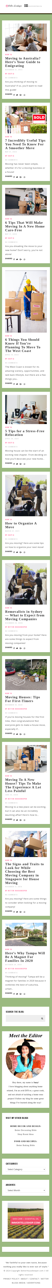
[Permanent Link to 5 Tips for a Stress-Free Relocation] (26, 423)
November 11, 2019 (13, 886)
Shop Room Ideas (26, 1134)
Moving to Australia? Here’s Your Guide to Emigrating (23, 62)
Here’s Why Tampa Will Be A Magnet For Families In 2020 (25, 956)
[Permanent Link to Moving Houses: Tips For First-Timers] (26, 689)
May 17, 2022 (11, 234)
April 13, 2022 (12, 355)
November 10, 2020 (14, 705)
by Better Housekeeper (16, 627)
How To (8, 54)
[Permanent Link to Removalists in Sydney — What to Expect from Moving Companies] (26, 603)
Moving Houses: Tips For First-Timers (22, 699)
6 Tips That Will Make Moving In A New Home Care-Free (25, 226)
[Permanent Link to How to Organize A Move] (26, 515)
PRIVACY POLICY (11, 1279)
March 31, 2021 (12, 531)
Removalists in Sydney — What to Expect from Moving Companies (25, 615)
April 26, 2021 (12, 439)
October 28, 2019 (13, 964)
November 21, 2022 (14, 70)
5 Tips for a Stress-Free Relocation (24, 433)
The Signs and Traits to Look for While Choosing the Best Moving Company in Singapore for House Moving (24, 873)
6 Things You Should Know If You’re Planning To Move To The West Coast (23, 345)
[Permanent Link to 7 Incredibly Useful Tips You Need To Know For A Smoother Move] (26, 132)
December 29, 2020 (14, 623)
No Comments (11, 78)
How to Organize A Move (21, 525)
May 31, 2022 (11, 152)
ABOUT (24, 1279)
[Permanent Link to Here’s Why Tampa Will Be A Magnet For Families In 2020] (26, 945)
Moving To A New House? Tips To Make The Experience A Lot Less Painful (23, 785)
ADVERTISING (33, 1283)
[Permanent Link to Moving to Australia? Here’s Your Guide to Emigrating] (26, 50)
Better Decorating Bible (26, 1130)
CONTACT (34, 1279)
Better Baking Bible (26, 1145)
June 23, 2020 (11, 795)
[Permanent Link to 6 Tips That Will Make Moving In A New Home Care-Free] (26, 214)
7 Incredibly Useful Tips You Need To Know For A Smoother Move (25, 144)
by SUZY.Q (9, 74)
